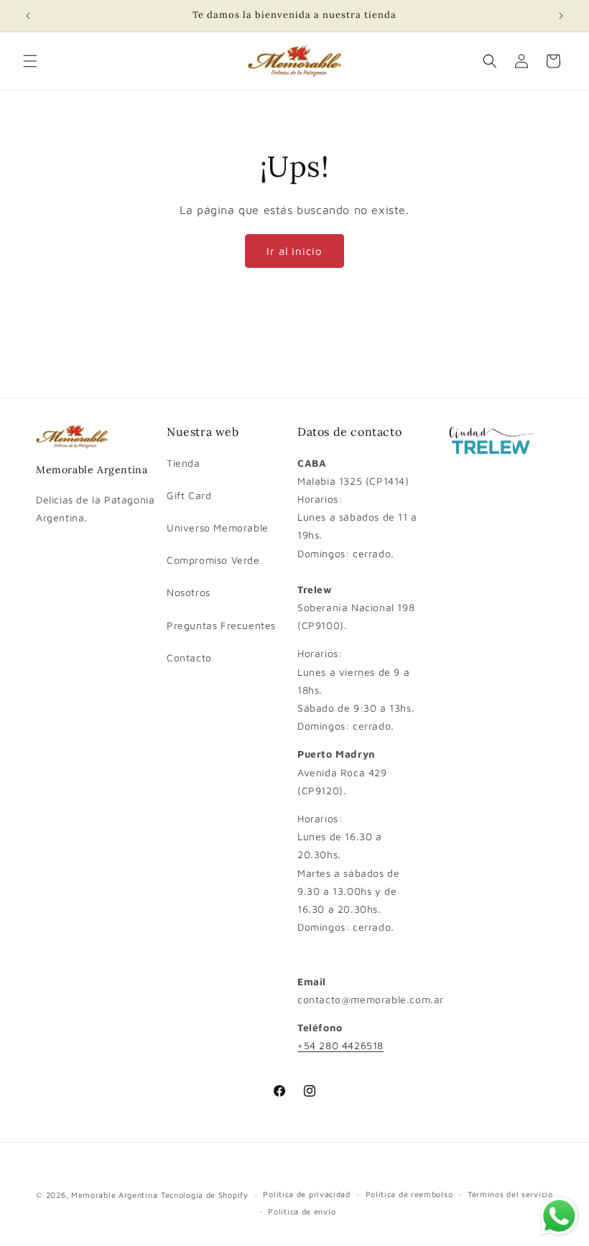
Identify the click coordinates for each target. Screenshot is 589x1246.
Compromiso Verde (213, 560)
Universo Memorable (218, 527)
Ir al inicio (294, 251)
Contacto (189, 657)
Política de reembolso (409, 1194)
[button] (30, 61)
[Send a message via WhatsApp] (559, 1216)
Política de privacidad (306, 1194)
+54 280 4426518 (340, 1045)
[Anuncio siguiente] (561, 16)
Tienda (183, 463)
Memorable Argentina (114, 1194)
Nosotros (188, 592)
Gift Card (189, 495)
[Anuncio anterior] (28, 16)
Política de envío (301, 1211)
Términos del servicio (510, 1194)
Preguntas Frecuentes (221, 625)
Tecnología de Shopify (205, 1194)
